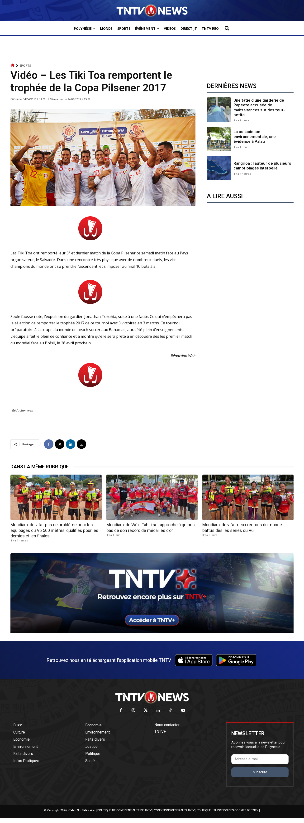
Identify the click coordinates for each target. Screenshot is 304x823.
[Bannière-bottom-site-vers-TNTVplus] (152, 632)
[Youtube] (183, 710)
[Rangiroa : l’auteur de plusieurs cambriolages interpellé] (219, 168)
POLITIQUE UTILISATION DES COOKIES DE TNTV (227, 810)
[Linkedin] (70, 444)
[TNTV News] (152, 697)
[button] (227, 28)
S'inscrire (260, 772)
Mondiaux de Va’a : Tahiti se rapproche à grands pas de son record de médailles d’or (150, 527)
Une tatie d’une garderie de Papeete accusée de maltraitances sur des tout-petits (259, 107)
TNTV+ (160, 731)
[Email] (81, 444)
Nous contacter (167, 725)
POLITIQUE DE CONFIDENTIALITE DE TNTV (124, 810)
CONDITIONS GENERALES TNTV (174, 810)
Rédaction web (22, 410)
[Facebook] (48, 444)
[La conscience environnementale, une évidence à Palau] (219, 139)
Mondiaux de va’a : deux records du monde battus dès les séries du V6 (242, 527)
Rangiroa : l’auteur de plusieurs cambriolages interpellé (262, 165)
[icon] (12, 65)
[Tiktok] (171, 710)
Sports (25, 66)
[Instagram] (133, 710)
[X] (59, 444)
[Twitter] (146, 710)
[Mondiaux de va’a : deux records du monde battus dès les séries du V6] (248, 497)
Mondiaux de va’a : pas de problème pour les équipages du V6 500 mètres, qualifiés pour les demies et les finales (54, 530)
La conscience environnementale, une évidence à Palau (254, 136)
